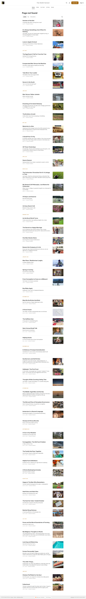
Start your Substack (40, 597)
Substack (72, 597)
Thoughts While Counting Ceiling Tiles (34, 379)
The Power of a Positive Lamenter (30, 281)
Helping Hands (27, 337)
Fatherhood (26, 584)
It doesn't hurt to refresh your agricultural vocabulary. (35, 462)
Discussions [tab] (32, 16)
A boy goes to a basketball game (30, 321)
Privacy (11, 597)
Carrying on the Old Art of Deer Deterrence (32, 43)
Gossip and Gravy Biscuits (31, 421)
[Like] (23, 558)
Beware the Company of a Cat (32, 247)
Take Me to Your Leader (30, 73)
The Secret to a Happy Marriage (32, 227)
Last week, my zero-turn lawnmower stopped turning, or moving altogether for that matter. (36, 34)
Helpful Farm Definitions (30, 460)
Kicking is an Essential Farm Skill (30, 493)
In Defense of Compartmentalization (34, 350)
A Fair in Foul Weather (29, 433)
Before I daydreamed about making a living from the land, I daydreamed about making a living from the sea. (36, 394)
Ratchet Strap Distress (29, 510)
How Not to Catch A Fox (28, 524)
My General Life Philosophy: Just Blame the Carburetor (36, 185)
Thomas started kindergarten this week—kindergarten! (35, 484)
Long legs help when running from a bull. (32, 22)
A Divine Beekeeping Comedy (32, 470)
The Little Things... (28, 562)
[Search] (66, 2)
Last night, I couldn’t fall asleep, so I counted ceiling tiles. (36, 381)
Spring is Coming (28, 270)
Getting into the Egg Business (29, 56)
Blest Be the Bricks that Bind (31, 300)
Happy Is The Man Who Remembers (33, 482)
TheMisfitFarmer (29, 36)
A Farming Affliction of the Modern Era (32, 512)
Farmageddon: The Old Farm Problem (34, 442)
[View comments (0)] (33, 87)
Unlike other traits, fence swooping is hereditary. (34, 116)
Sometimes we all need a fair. (29, 434)
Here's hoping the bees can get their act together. (34, 404)
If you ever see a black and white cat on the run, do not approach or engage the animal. (35, 249)
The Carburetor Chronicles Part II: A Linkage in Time (36, 173)
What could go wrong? (28, 96)
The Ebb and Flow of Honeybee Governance (36, 402)
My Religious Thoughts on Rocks (33, 531)
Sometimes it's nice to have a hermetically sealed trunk (35, 351)
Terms (15, 597)
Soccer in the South (29, 82)
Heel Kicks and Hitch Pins (30, 491)
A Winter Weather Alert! (28, 262)
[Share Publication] (69, 2)
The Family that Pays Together (32, 451)
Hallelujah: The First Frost (30, 369)
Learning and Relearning (30, 542)
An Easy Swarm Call (29, 206)
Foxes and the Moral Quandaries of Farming (36, 522)
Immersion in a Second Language (33, 411)
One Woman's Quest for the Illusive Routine (33, 502)
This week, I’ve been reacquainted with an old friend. (35, 311)
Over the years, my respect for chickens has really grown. (36, 577)
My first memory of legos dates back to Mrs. (33, 302)
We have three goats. (27, 198)
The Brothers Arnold (29, 114)
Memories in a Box (28, 126)
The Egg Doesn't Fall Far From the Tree (34, 54)
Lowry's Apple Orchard (30, 42)
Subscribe (74, 2)
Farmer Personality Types (30, 551)
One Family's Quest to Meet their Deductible (33, 453)
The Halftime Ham (28, 319)
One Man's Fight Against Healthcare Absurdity (33, 65)
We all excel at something (28, 330)
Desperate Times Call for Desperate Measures (33, 290)
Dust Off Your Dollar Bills (28, 271)
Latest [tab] (24, 16)
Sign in (82, 2)
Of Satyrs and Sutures (29, 196)
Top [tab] (28, 16)
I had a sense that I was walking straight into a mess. (35, 220)
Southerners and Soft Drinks (31, 359)
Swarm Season (27, 160)
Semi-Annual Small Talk (30, 328)
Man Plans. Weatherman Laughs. (33, 260)
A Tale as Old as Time (27, 444)
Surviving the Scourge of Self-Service (31, 239)
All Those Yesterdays (29, 147)
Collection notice (20, 597)
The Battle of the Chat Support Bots (31, 74)
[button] (33, 7)
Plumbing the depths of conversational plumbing (34, 413)
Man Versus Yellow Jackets (31, 94)
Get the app (48, 597)
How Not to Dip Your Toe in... (29, 544)
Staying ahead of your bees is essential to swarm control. (36, 162)
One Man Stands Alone (30, 238)
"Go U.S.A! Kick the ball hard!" (29, 84)
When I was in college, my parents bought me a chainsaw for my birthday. (37, 189)
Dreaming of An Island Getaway (32, 104)
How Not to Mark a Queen (29, 471)
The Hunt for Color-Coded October (33, 501)
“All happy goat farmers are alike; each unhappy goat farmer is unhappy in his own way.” (36, 106)
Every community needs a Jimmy (30, 422)
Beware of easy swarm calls (29, 208)
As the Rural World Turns (30, 218)
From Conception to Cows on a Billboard (35, 279)
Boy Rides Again (28, 288)
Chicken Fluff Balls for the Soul (32, 575)
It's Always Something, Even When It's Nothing (34, 30)
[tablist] (29, 16)
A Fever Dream (27, 309)
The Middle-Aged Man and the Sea (33, 392)
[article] (43, 23)
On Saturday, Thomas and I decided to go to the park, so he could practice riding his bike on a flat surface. (36, 149)
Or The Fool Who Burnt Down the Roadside (33, 339)
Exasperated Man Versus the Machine (34, 63)
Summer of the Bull (28, 20)
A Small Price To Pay (29, 136)
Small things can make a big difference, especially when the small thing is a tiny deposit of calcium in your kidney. (36, 564)
